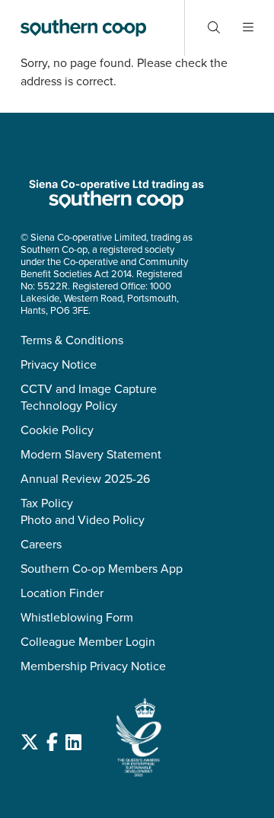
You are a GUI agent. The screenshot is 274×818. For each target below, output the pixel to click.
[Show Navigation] (248, 28)
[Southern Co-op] (83, 28)
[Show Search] (214, 28)
